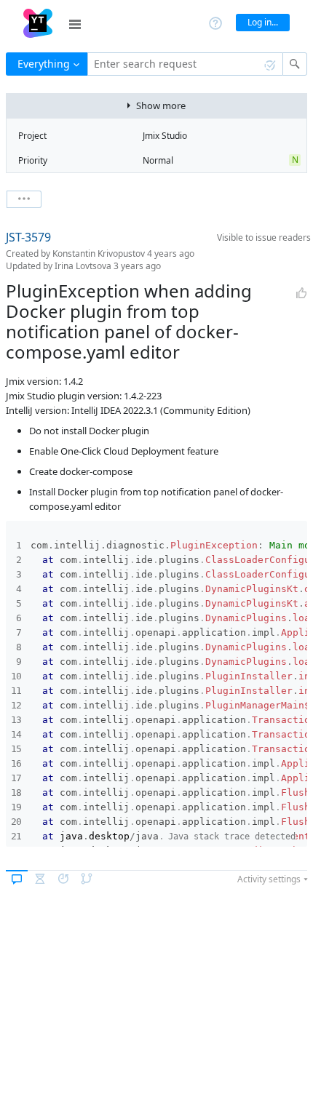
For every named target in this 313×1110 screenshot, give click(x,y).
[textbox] (185, 64)
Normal (158, 160)
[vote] (301, 293)
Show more (161, 105)
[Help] (215, 22)
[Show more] (24, 199)
